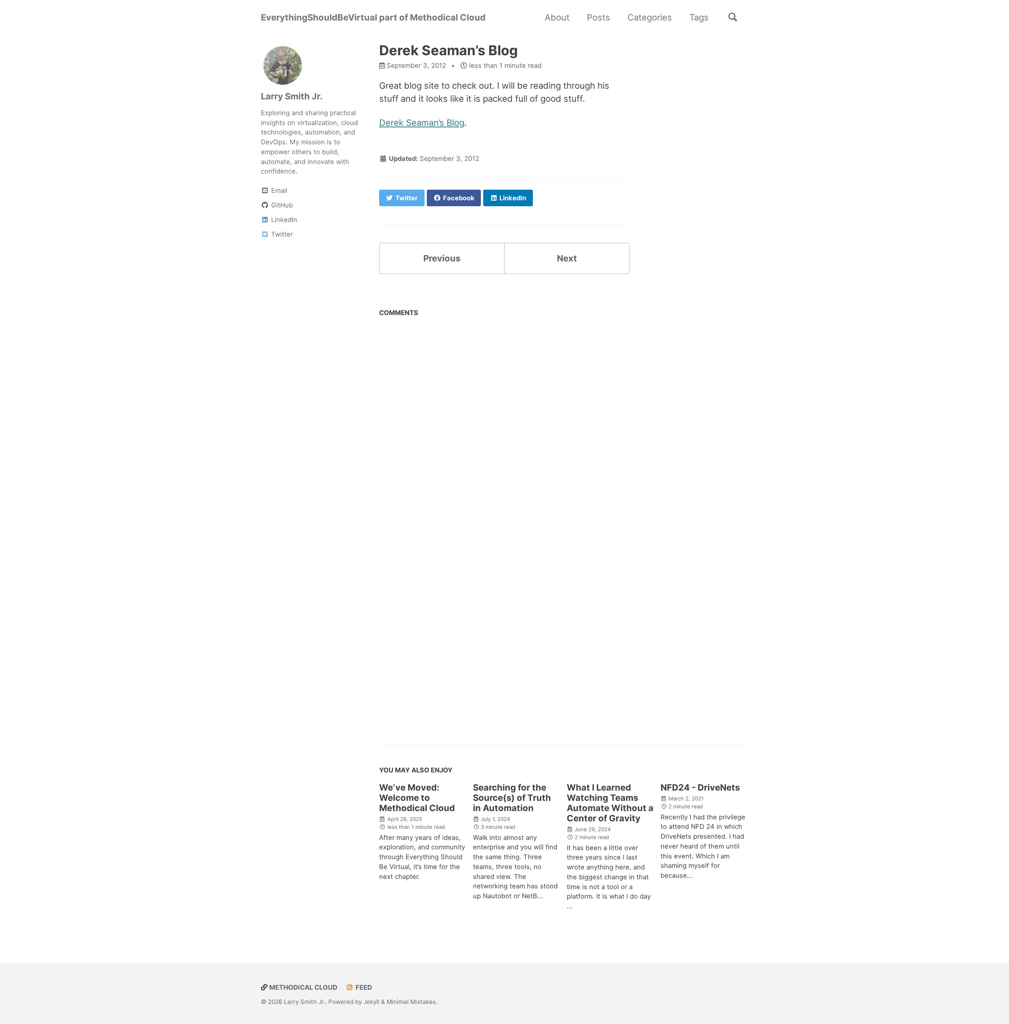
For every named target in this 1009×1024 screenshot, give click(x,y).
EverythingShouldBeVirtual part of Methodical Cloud (373, 17)
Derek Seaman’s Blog (421, 123)
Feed (363, 987)
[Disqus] (504, 419)
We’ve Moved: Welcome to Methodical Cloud (417, 797)
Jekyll (371, 1001)
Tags (699, 17)
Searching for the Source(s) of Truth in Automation (512, 797)
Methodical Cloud (302, 987)
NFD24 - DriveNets (700, 787)
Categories (649, 17)
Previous (441, 258)
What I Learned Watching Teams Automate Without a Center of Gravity (610, 802)
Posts (598, 17)
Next (567, 258)
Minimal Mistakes (411, 1001)
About (557, 17)
